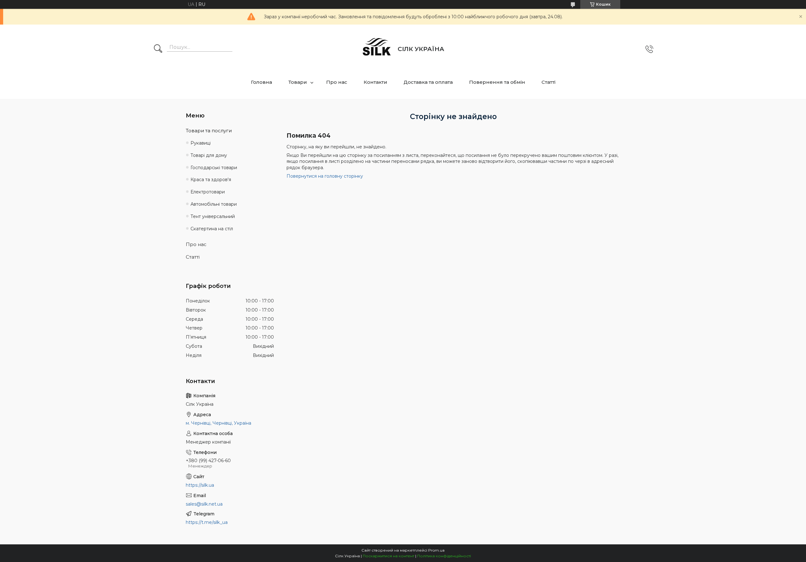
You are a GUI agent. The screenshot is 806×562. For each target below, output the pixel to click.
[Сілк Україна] (377, 49)
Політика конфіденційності (444, 555)
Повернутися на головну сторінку (325, 176)
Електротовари (207, 192)
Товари (297, 82)
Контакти (375, 82)
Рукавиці (200, 143)
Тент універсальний (212, 216)
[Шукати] (158, 49)
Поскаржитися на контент (388, 555)
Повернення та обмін (497, 82)
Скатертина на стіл (211, 229)
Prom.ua (436, 550)
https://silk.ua (200, 485)
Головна (261, 82)
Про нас (336, 82)
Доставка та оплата (428, 82)
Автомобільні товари (213, 204)
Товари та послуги (209, 131)
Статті (548, 82)
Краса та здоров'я (210, 179)
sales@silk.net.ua (204, 504)
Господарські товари (213, 167)
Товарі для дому (208, 155)
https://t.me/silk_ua (207, 522)
